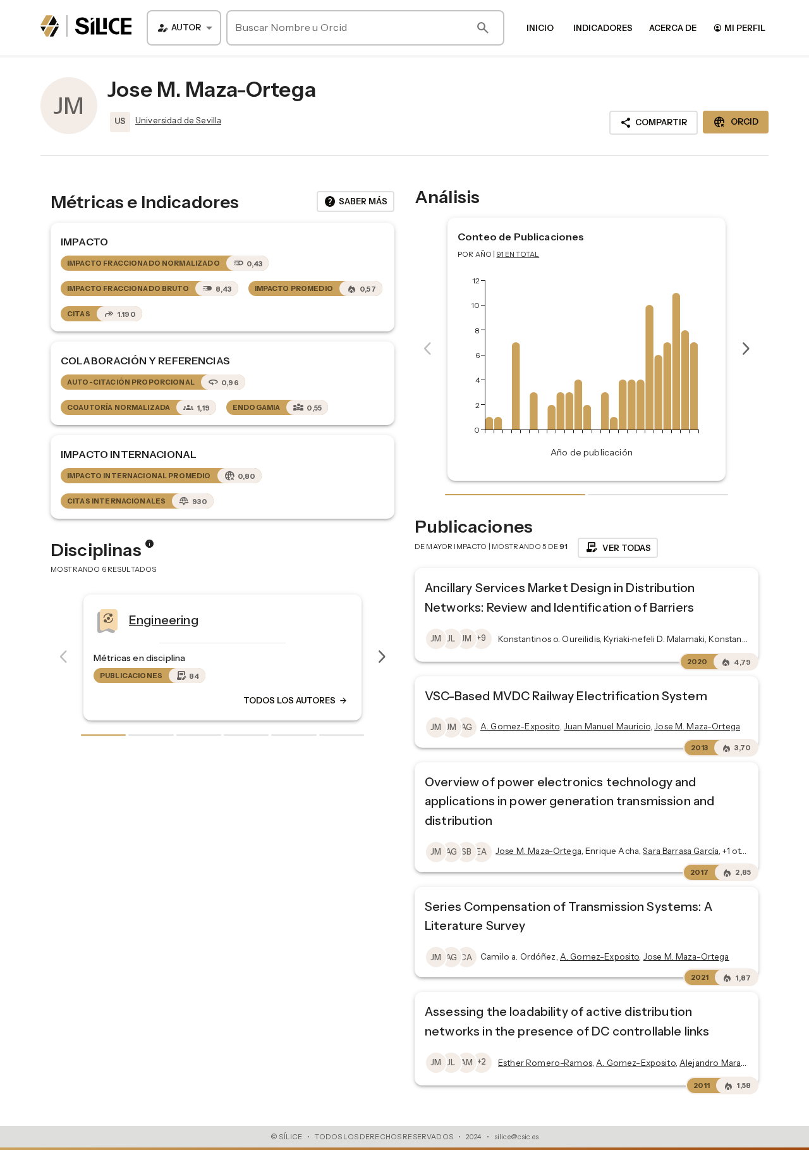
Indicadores (603, 28)
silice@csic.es (516, 1136)
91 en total (518, 254)
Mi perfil (739, 27)
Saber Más (355, 201)
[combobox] (184, 27)
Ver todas (618, 547)
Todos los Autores (110, 700)
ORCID (735, 122)
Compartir (653, 122)
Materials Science (338, 619)
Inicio (540, 28)
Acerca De (672, 28)
